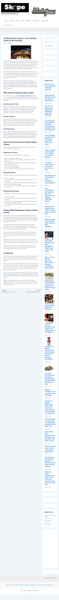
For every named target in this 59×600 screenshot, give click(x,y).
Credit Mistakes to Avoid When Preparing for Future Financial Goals (50, 285)
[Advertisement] (51, 548)
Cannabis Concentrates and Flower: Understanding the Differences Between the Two (50, 379)
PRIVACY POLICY (49, 585)
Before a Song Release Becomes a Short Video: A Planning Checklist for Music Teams (49, 262)
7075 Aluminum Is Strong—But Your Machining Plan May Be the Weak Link (50, 422)
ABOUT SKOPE (41, 585)
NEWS (17, 585)
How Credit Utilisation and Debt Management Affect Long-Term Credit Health (49, 246)
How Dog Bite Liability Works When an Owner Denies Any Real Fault (50, 210)
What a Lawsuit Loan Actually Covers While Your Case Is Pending (50, 153)
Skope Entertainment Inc (10, 13)
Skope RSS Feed (48, 520)
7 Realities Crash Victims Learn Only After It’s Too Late (49, 166)
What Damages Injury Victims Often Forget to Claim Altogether (50, 223)
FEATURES (12, 585)
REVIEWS (21, 585)
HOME (7, 585)
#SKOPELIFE (27, 585)
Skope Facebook (48, 518)
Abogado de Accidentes (50, 577)
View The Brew (47, 524)
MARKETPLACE (34, 585)
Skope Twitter (47, 522)
